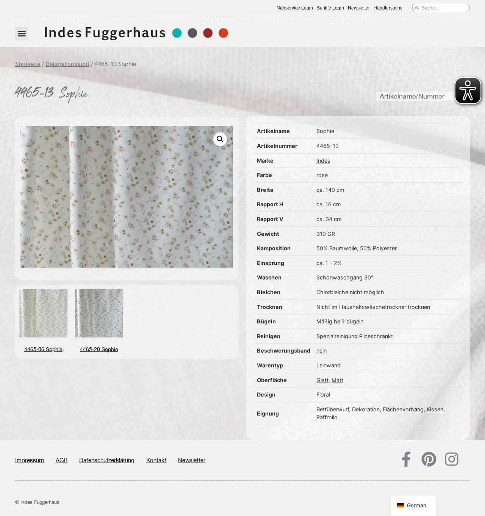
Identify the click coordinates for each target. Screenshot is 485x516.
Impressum (29, 460)
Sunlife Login (330, 8)
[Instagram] (451, 459)
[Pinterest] (428, 459)
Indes (323, 160)
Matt (337, 380)
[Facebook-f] (406, 459)
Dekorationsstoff (67, 64)
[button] (21, 33)
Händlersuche (388, 8)
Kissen (435, 409)
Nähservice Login (295, 8)
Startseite (28, 64)
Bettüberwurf (332, 409)
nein (321, 350)
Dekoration (366, 409)
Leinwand (328, 365)
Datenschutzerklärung (107, 460)
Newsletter (359, 8)
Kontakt (156, 460)
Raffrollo (327, 417)
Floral (323, 394)
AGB (61, 460)
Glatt (322, 380)
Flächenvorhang (403, 409)
